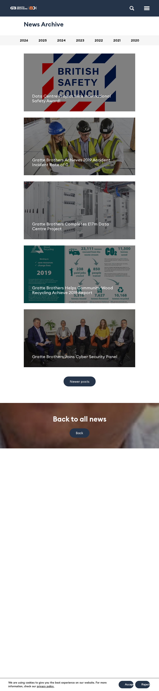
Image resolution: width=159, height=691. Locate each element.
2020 (135, 40)
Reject (145, 684)
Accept (129, 684)
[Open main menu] (147, 8)
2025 (43, 40)
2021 (116, 40)
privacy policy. (45, 686)
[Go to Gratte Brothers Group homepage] (23, 8)
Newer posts (79, 381)
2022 (99, 40)
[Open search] (132, 8)
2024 (61, 40)
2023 (80, 40)
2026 (24, 40)
